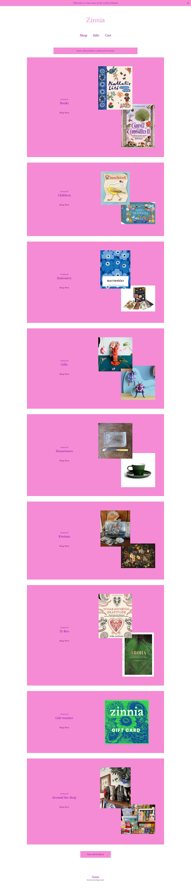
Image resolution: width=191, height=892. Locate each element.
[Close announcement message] (188, 3)
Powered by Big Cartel (95, 880)
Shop (83, 35)
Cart (109, 35)
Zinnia (95, 20)
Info (96, 35)
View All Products (95, 854)
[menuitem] (83, 35)
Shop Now (64, 113)
